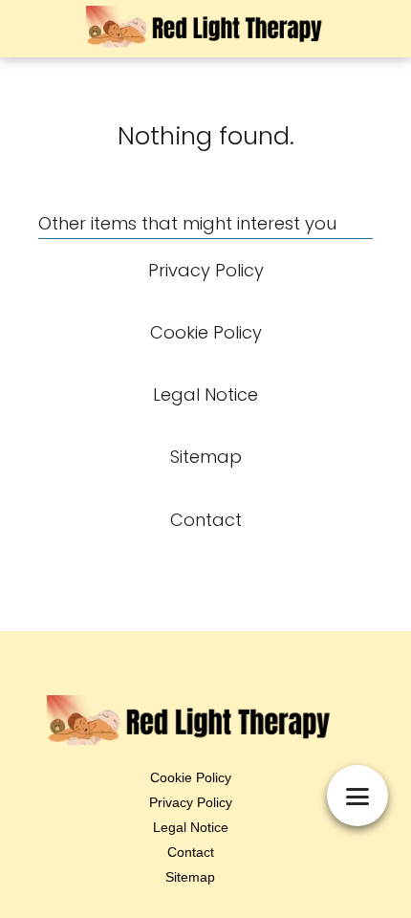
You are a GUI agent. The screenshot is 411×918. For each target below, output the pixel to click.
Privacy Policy (190, 802)
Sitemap (190, 877)
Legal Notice (190, 827)
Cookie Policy (190, 777)
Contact (190, 852)
